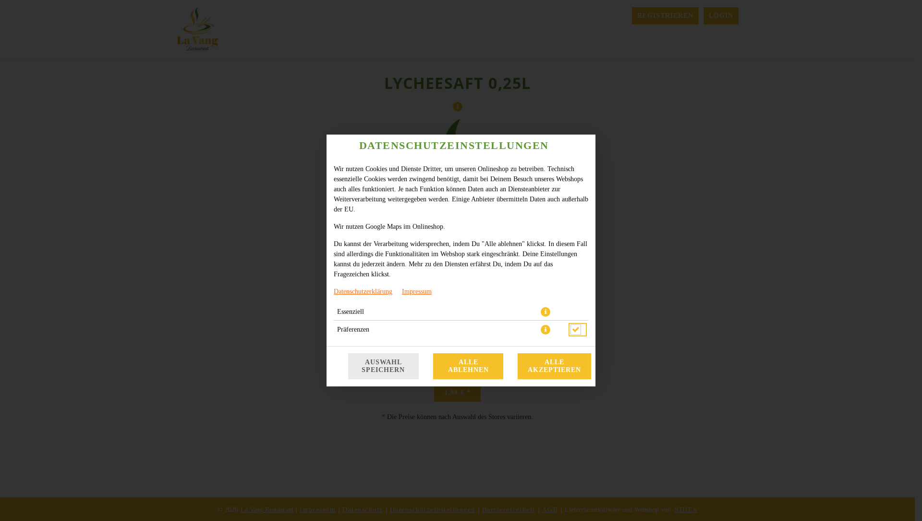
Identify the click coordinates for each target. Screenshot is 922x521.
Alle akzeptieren (554, 366)
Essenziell (350, 311)
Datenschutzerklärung (363, 291)
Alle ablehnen (468, 366)
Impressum (417, 291)
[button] (545, 312)
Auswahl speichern (383, 366)
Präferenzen (353, 329)
